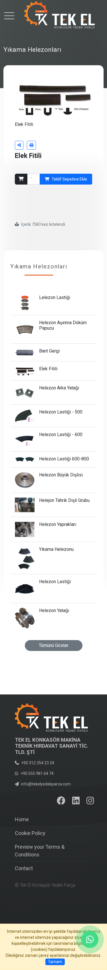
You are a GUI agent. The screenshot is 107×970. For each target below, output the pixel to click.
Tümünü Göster (53, 645)
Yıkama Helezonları (38, 266)
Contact (24, 868)
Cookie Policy (30, 833)
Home (22, 819)
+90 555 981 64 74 (37, 773)
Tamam (55, 961)
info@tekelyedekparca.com (46, 784)
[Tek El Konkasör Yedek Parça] (53, 15)
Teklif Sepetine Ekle (69, 179)
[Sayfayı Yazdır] (31, 145)
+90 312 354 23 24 (37, 763)
